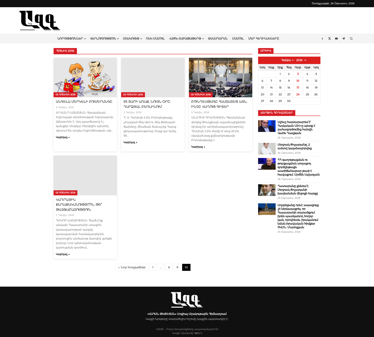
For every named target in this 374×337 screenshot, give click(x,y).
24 (298, 94)
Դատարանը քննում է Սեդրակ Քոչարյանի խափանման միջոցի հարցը (298, 189)
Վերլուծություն (103, 38)
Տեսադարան (218, 38)
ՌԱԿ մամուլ (155, 38)
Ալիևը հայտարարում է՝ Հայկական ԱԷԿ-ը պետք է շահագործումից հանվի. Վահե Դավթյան (296, 127)
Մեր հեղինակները (263, 38)
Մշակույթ (131, 38)
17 (298, 87)
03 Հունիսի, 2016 (65, 94)
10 (297, 80)
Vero (197, 333)
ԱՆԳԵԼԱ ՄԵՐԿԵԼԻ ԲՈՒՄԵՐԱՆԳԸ (84, 102)
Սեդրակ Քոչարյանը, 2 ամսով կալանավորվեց (295, 146)
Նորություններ (70, 38)
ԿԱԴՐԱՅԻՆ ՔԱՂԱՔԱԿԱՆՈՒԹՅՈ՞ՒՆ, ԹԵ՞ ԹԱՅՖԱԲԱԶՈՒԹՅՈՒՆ (79, 205)
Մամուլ (238, 38)
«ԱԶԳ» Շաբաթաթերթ (185, 38)
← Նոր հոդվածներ (132, 267)
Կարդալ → (63, 137)
